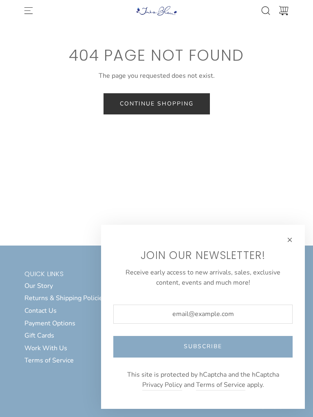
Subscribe (203, 346)
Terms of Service (220, 384)
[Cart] (284, 11)
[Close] (290, 240)
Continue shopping (157, 104)
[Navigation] (28, 10)
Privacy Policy (162, 384)
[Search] (266, 11)
